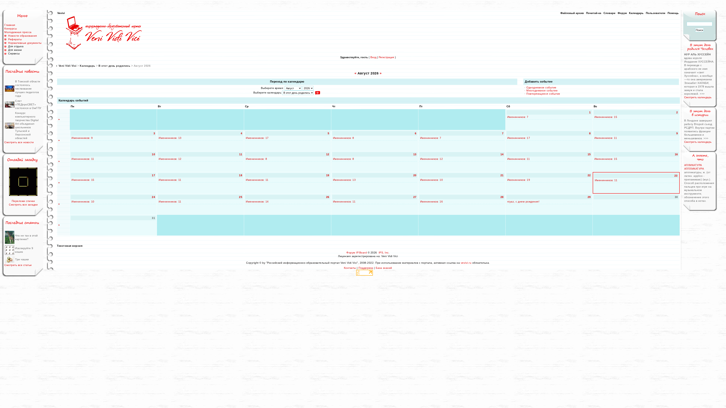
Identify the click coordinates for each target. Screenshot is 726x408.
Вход (373, 57)
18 (240, 175)
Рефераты (15, 39)
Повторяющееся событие (543, 93)
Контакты (350, 267)
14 (502, 154)
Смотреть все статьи (18, 265)
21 (502, 175)
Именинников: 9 (82, 137)
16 (676, 154)
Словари (609, 13)
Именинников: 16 (431, 201)
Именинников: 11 (605, 137)
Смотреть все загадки (23, 204)
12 (327, 154)
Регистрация (386, 57)
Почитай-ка (593, 13)
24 (153, 197)
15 (589, 154)
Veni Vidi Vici (68, 65)
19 (327, 175)
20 (415, 175)
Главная (9, 24)
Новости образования (22, 35)
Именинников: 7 (517, 116)
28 (502, 197)
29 (589, 197)
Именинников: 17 (257, 137)
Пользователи (655, 13)
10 (153, 154)
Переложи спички (23, 200)
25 (240, 197)
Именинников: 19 (518, 179)
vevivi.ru (466, 262)
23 (676, 175)
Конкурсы (10, 28)
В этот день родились (114, 65)
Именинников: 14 (257, 201)
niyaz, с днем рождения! (523, 201)
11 (240, 154)
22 (589, 175)
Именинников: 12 (170, 158)
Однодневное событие (541, 87)
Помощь (673, 13)
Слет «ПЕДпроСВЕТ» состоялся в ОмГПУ (28, 104)
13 (415, 154)
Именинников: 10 (431, 179)
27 (415, 197)
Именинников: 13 (170, 137)
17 (153, 175)
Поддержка (365, 267)
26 (327, 197)
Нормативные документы (25, 42)
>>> (702, 93)
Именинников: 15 (605, 116)
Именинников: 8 (343, 137)
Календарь (636, 13)
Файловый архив (572, 13)
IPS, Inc (384, 252)
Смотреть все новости (19, 142)
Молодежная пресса (18, 32)
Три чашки (22, 259)
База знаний (384, 267)
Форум (622, 13)
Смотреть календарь (698, 97)
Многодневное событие (542, 90)
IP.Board (361, 252)
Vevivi (61, 13)
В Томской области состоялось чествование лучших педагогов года (27, 88)
